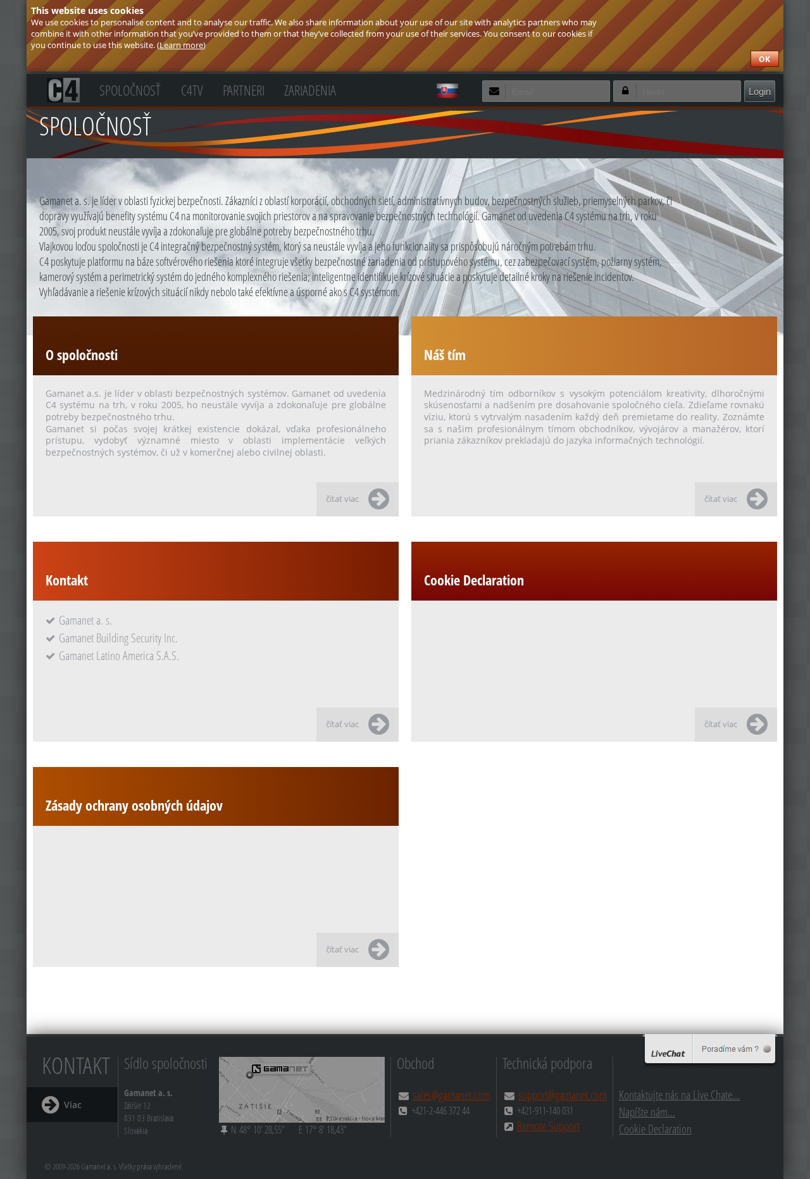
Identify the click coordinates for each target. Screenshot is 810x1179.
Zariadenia (310, 88)
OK (764, 59)
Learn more (181, 45)
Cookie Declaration (655, 1128)
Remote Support (548, 1125)
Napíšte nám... (647, 1111)
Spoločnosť (130, 88)
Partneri (244, 88)
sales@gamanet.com (451, 1094)
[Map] (302, 1090)
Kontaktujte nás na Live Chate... (679, 1094)
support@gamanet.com (562, 1094)
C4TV (192, 88)
